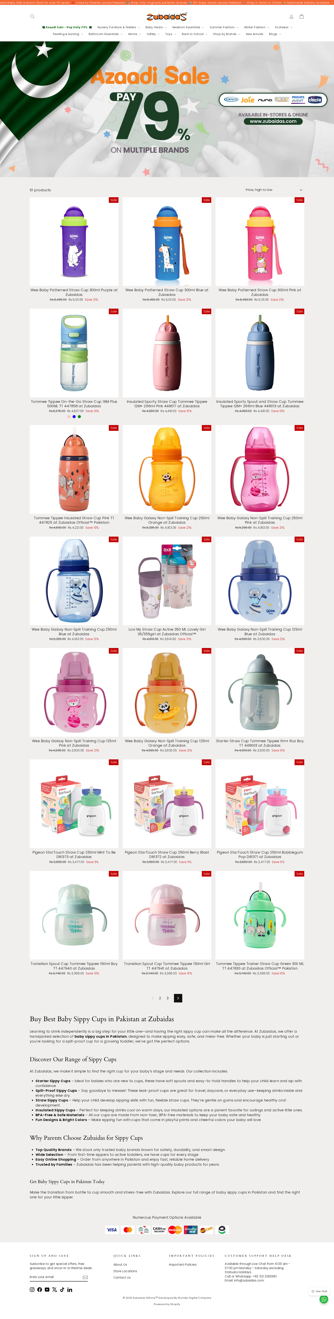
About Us (120, 1265)
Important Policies (183, 1265)
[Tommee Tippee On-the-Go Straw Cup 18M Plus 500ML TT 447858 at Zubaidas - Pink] (69, 416)
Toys (169, 34)
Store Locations (125, 1271)
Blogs (273, 34)
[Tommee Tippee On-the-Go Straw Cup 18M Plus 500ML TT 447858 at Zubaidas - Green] (79, 416)
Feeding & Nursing (66, 34)
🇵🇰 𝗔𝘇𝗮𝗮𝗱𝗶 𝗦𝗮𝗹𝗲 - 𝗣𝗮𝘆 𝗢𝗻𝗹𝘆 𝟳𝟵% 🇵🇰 (67, 27)
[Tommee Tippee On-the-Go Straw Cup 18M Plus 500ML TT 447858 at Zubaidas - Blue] (74, 416)
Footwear (282, 27)
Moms (133, 34)
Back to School (193, 34)
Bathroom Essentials (104, 34)
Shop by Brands (225, 34)
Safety (152, 34)
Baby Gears (155, 27)
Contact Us (122, 1277)
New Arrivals (254, 34)
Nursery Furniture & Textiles (117, 27)
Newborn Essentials (186, 27)
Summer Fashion (222, 27)
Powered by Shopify (167, 1304)
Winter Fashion (255, 27)
